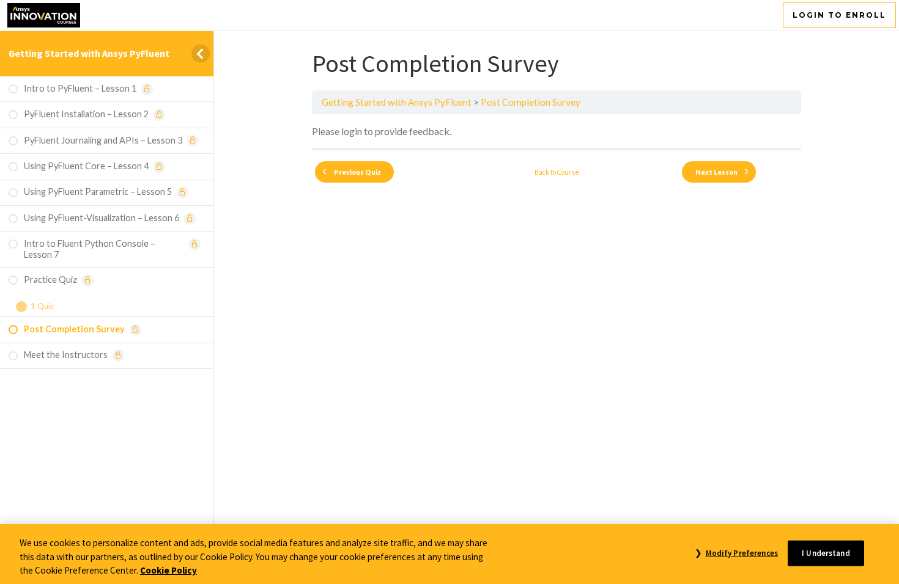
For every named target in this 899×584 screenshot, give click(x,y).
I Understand (826, 552)
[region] (449, 554)
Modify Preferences (741, 552)
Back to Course (557, 172)
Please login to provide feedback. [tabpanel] (381, 131)
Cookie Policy (168, 570)
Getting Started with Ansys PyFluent (89, 53)
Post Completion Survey (530, 102)
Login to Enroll (839, 15)
